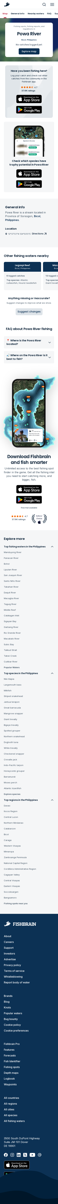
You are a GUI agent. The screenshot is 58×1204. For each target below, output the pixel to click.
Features (9, 1049)
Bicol (23, 40)
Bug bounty (11, 1019)
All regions (10, 1103)
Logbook (9, 1078)
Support (9, 947)
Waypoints (10, 1084)
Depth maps (11, 1072)
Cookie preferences (16, 1030)
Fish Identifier (12, 1061)
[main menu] (52, 4)
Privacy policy (12, 965)
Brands (8, 995)
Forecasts (10, 1055)
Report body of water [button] (17, 982)
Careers (9, 942)
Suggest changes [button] (29, 311)
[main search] (44, 4)
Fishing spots (12, 1067)
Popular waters (13, 1013)
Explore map (29, 51)
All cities (9, 1109)
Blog (7, 1001)
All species (10, 1115)
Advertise (10, 959)
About (7, 936)
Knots (7, 1007)
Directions (38, 233)
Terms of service (14, 970)
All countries (11, 1097)
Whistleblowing (13, 976)
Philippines (32, 40)
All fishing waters (14, 1121)
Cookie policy (12, 1024)
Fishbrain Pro (12, 1044)
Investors (9, 953)
